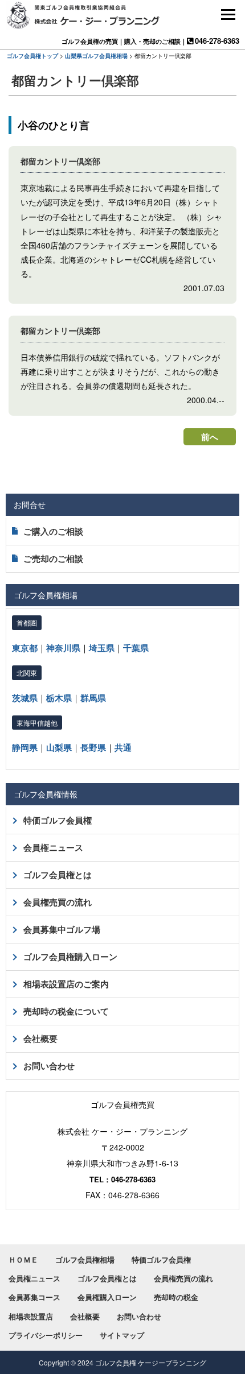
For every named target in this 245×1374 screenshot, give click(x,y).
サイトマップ (122, 1335)
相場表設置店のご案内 (66, 984)
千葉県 (136, 648)
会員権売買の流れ (57, 902)
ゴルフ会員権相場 (85, 1259)
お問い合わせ (49, 1066)
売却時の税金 (176, 1297)
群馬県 (93, 698)
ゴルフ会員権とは (57, 874)
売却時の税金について (66, 1011)
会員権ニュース (53, 847)
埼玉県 (102, 648)
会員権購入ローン (107, 1297)
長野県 (93, 747)
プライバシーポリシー (46, 1335)
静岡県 (25, 747)
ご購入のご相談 (53, 531)
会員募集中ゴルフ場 (61, 929)
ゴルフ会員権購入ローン (70, 956)
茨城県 (25, 698)
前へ (209, 437)
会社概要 (40, 1038)
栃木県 (59, 698)
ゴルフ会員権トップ (32, 56)
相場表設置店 (31, 1316)
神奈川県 (63, 648)
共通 (123, 747)
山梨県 (59, 747)
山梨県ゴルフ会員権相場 (96, 56)
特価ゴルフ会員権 (57, 820)
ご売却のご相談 (53, 558)
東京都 (25, 648)
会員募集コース (34, 1297)
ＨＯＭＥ (23, 1259)
